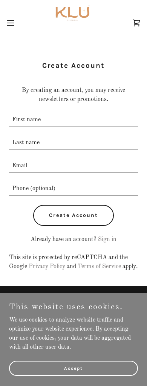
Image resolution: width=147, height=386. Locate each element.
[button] (13, 23)
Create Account (73, 215)
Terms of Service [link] (99, 267)
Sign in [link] (107, 239)
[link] (73, 23)
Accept (73, 368)
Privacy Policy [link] (47, 267)
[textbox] (73, 120)
